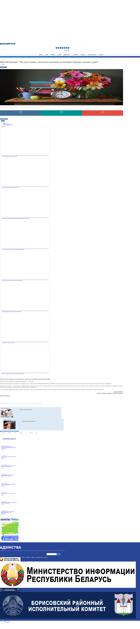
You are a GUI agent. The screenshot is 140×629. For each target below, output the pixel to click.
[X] (86, 400)
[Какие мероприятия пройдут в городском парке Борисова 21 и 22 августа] (25, 296)
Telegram (3, 432)
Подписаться (102, 110)
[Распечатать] (101, 400)
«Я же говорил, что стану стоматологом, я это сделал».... (10, 187)
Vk (25, 432)
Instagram (9, 432)
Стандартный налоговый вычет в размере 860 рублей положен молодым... (8, 484)
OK (36, 432)
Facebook (31, 432)
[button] (67, 50)
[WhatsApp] (94, 400)
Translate (8, 622)
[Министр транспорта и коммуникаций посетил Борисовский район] (25, 265)
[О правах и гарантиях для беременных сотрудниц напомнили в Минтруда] (4, 453)
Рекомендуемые (6, 123)
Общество (3, 67)
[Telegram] (60, 48)
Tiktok (15, 432)
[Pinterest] (90, 400)
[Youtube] (66, 48)
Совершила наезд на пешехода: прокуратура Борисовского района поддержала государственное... (8, 512)
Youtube (21, 432)
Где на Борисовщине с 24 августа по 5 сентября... (9, 156)
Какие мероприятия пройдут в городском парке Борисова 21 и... (12, 311)
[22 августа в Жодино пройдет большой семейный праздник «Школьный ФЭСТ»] (25, 234)
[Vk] (24, 432)
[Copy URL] (117, 400)
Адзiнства (1, 107)
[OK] (68, 48)
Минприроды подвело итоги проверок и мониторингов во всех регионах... (7, 475)
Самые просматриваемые (8, 124)
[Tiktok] (13, 432)
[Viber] (113, 400)
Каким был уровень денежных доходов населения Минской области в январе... (9, 503)
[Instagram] (58, 48)
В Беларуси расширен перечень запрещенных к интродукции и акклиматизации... (8, 466)
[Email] (97, 400)
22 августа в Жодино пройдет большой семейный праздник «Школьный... (13, 249)
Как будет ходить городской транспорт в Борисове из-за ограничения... (13, 373)
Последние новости (9, 438)
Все (4, 122)
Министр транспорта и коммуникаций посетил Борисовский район (12, 280)
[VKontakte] (64, 48)
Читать (20, 110)
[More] (121, 400)
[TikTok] (62, 48)
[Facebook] (56, 48)
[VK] (109, 400)
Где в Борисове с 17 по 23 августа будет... (8, 342)
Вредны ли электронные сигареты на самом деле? (29, 421)
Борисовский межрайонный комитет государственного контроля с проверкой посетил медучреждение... (8, 447)
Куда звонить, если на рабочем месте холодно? (26, 409)
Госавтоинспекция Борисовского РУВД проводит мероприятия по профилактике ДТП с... (15, 218)
